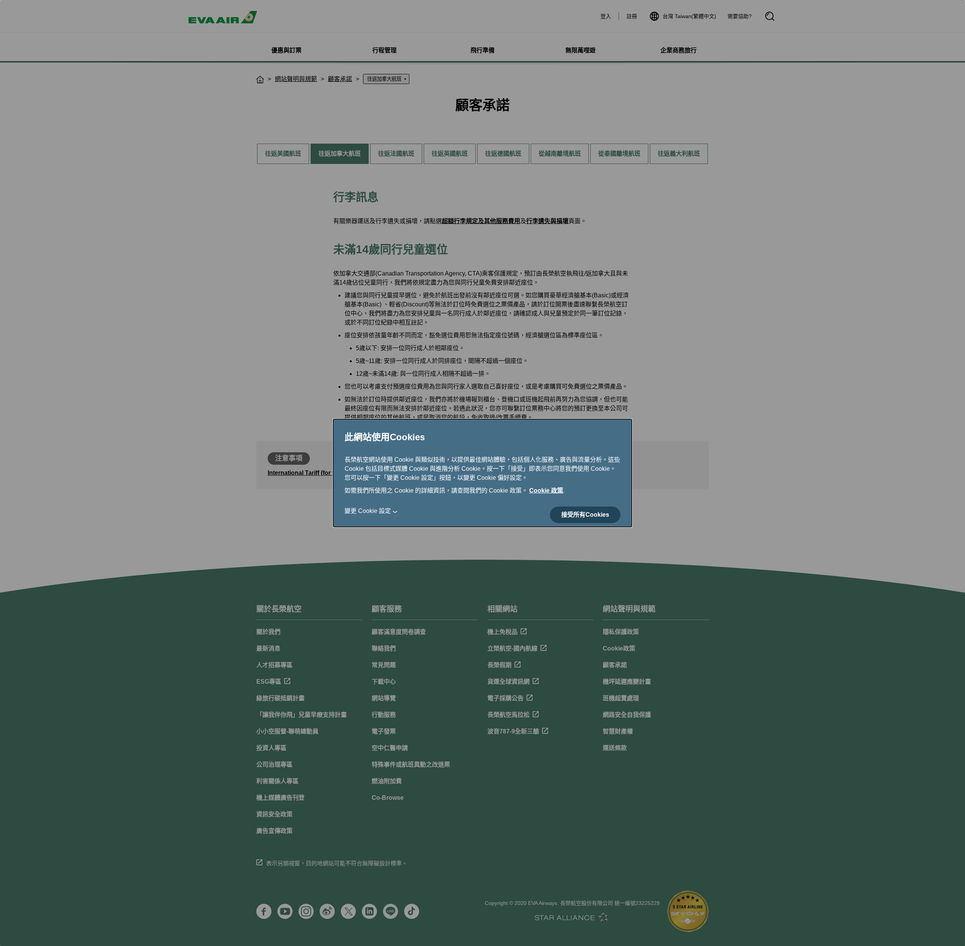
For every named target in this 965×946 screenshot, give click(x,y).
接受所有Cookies (585, 514)
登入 (605, 16)
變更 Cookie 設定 (368, 511)
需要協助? (740, 16)
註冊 (631, 16)
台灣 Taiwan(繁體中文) (689, 16)
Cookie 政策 (546, 490)
